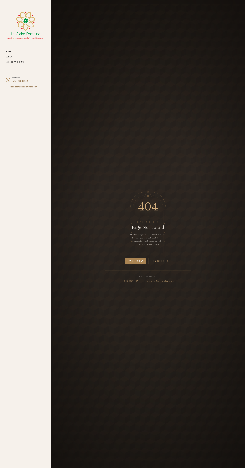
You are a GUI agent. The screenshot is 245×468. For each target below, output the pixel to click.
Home (8, 51)
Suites (9, 57)
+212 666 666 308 (20, 81)
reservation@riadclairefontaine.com (23, 86)
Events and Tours (15, 62)
